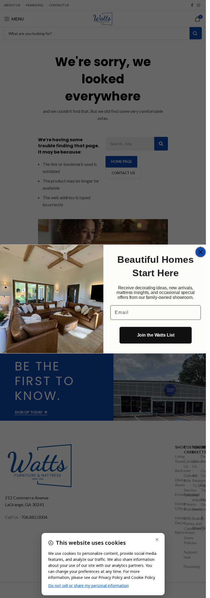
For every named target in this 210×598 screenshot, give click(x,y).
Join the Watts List (155, 335)
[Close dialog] (200, 252)
